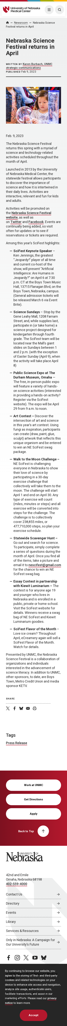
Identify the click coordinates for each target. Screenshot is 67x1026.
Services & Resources (22, 931)
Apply (33, 813)
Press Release (16, 743)
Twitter (16, 222)
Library (11, 922)
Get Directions (33, 799)
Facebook (36, 222)
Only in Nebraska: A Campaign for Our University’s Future (30, 942)
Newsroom (21, 22)
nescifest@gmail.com (44, 565)
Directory (12, 903)
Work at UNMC (33, 785)
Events (11, 912)
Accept (33, 1015)
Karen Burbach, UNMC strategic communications (29, 65)
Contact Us (14, 894)
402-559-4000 (16, 884)
